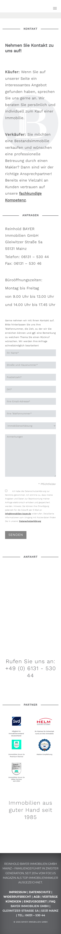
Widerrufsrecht (17, 896)
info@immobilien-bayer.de (18, 514)
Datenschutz (39, 892)
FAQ (52, 901)
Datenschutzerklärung (30, 521)
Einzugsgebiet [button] (35, 901)
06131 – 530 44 (35, 915)
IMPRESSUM (17, 892)
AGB (37, 896)
